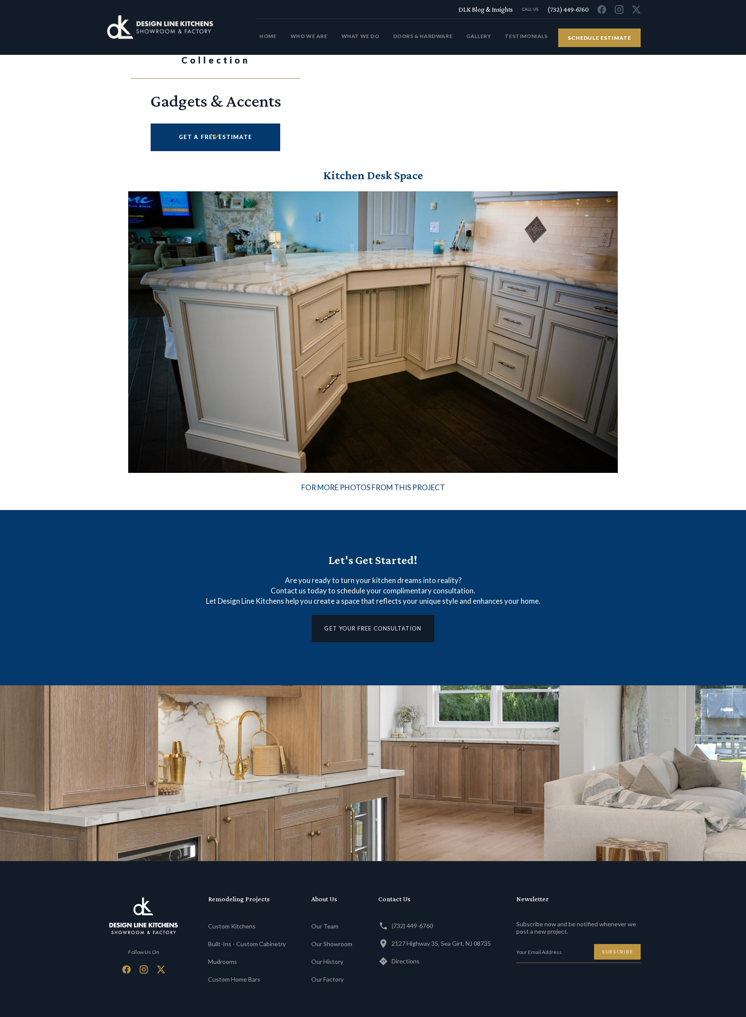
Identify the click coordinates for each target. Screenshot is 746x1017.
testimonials (526, 36)
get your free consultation (372, 628)
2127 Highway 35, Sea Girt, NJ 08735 (441, 943)
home (267, 36)
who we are (309, 36)
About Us (324, 899)
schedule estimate (599, 38)
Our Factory (327, 979)
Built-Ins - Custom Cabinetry (247, 943)
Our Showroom (331, 943)
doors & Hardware (423, 36)
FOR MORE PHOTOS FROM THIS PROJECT (373, 487)
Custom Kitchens (232, 926)
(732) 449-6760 (412, 925)
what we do (360, 36)
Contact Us (394, 899)
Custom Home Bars (234, 979)
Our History (327, 961)
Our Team (324, 926)
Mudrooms (222, 961)
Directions (406, 961)
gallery (478, 36)
